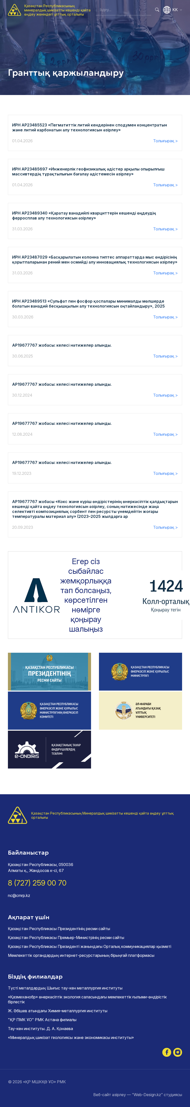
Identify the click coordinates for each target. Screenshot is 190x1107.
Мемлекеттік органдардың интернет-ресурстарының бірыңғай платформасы (81, 955)
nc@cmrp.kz (19, 895)
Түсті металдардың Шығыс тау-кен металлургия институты (65, 988)
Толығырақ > (165, 140)
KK (175, 10)
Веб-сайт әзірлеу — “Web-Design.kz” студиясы (137, 1094)
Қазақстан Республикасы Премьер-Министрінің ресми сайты (66, 937)
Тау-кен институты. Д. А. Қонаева (40, 1028)
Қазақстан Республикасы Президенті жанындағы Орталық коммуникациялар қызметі (89, 946)
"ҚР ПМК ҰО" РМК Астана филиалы (42, 1019)
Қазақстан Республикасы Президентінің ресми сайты (59, 928)
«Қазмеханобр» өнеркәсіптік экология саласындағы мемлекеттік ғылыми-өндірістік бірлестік (87, 999)
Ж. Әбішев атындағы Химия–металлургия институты (57, 1010)
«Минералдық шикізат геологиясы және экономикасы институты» (71, 1037)
